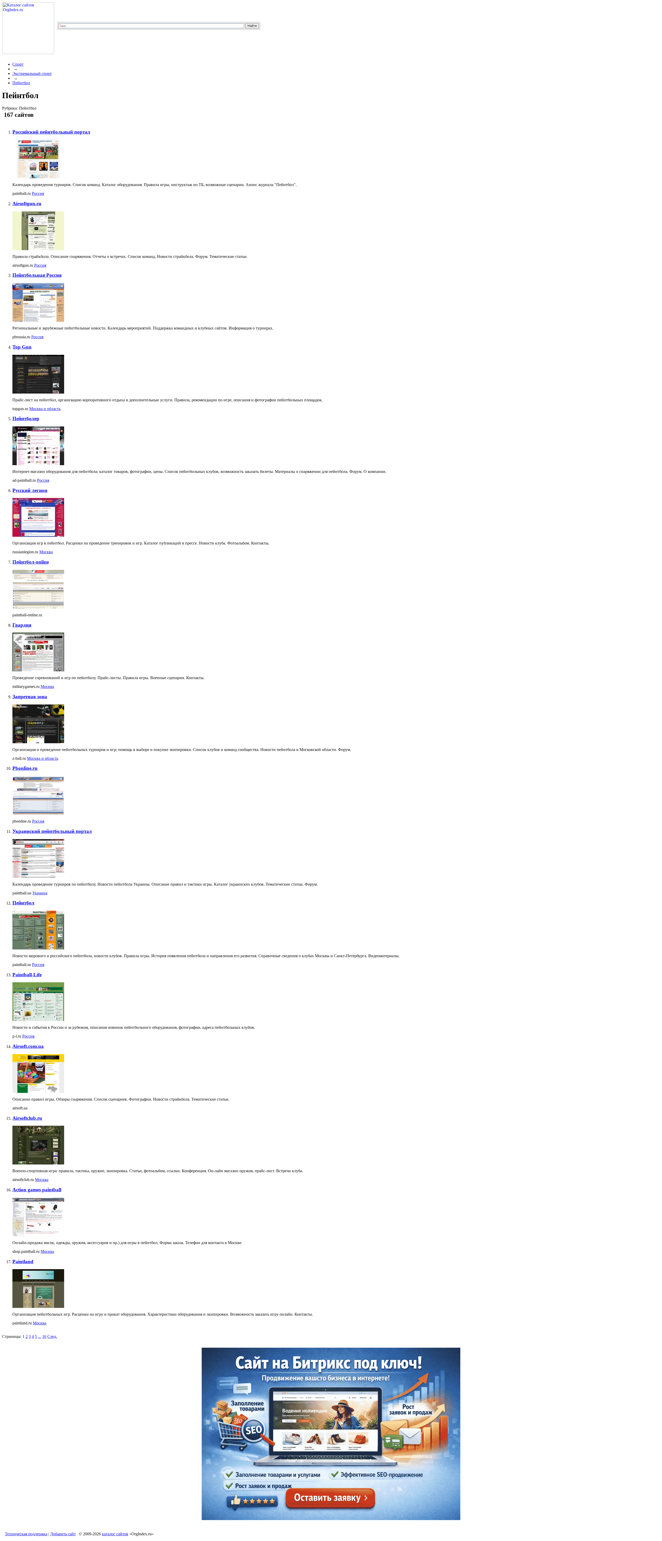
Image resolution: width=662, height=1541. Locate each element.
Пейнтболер (25, 418)
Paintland (22, 1261)
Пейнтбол (21, 83)
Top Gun (22, 347)
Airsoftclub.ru (27, 1118)
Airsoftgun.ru (26, 203)
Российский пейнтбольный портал (51, 132)
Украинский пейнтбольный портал (52, 831)
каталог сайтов (115, 1534)
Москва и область (45, 409)
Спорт (18, 64)
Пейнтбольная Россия (37, 275)
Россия (38, 193)
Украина (39, 893)
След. (52, 1336)
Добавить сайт (63, 1534)
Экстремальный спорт (32, 73)
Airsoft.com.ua (28, 1046)
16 (44, 1336)
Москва (46, 552)
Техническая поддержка (26, 1534)
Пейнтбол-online (30, 562)
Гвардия (21, 625)
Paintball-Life (27, 974)
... (39, 1336)
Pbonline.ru (24, 768)
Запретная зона (29, 696)
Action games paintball (36, 1189)
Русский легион (29, 490)
